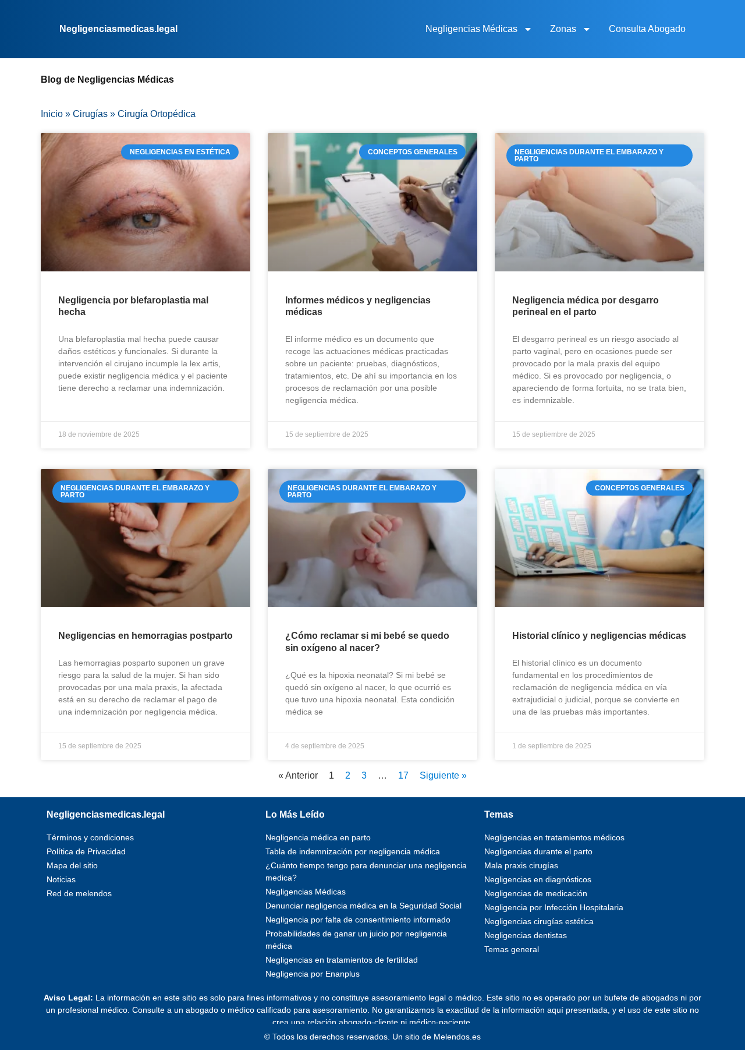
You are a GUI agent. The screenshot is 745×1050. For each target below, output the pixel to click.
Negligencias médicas (471, 29)
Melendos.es (457, 1036)
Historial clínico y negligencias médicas (599, 636)
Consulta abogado (647, 29)
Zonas (563, 29)
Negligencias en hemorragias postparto (145, 636)
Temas (498, 814)
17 (403, 775)
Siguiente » (443, 775)
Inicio (52, 114)
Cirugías (90, 114)
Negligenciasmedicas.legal (118, 29)
